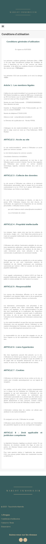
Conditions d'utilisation (10, 519)
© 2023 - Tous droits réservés (12, 507)
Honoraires (5, 526)
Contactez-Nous (7, 523)
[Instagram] (21, 540)
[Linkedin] (25, 540)
